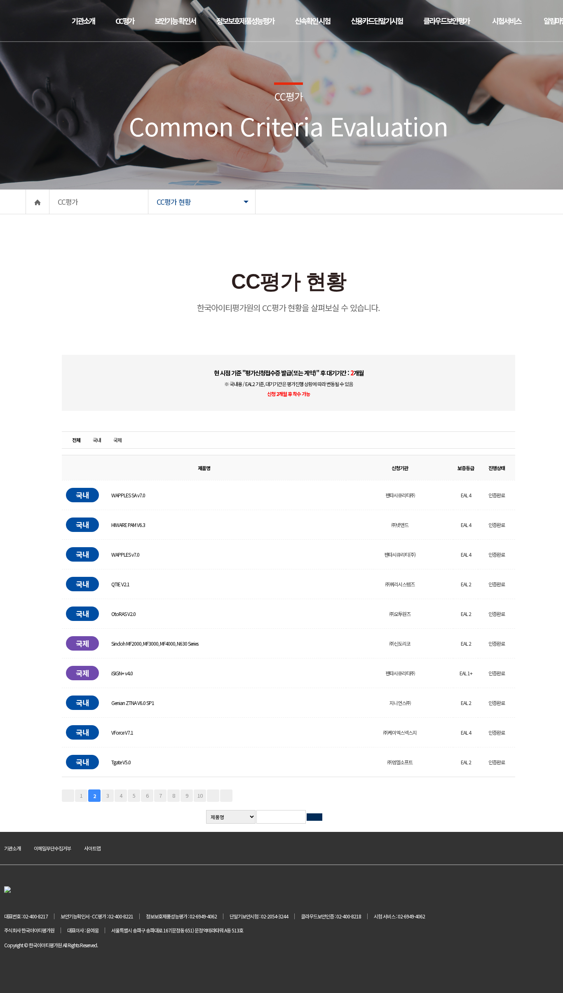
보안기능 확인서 (175, 20)
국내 (97, 439)
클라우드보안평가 (446, 20)
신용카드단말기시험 (377, 20)
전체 (76, 439)
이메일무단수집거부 (52, 848)
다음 (213, 795)
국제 (117, 439)
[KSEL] (27, 19)
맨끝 (226, 795)
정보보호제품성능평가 (245, 20)
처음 (68, 795)
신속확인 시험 (312, 20)
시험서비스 (506, 20)
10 (199, 795)
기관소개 (83, 20)
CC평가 (124, 20)
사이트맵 (92, 848)
